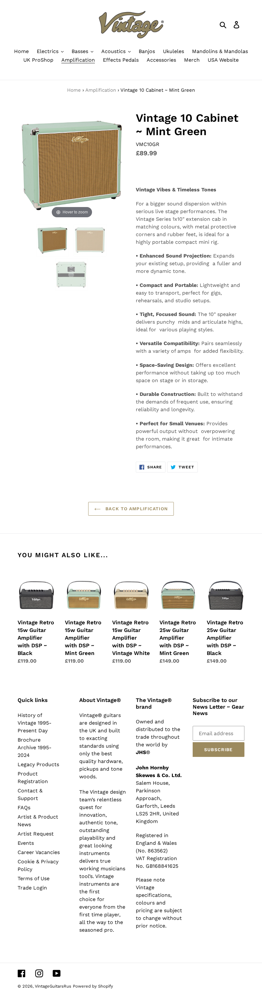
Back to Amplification (136, 508)
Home (74, 90)
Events (26, 843)
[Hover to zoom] (72, 165)
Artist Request (36, 834)
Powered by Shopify (93, 986)
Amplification (100, 90)
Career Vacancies (39, 852)
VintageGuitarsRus (53, 986)
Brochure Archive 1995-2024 (34, 747)
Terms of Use (34, 878)
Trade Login (32, 888)
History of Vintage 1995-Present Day (34, 723)
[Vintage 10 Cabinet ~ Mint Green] (53, 240)
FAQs (24, 808)
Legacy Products (38, 764)
